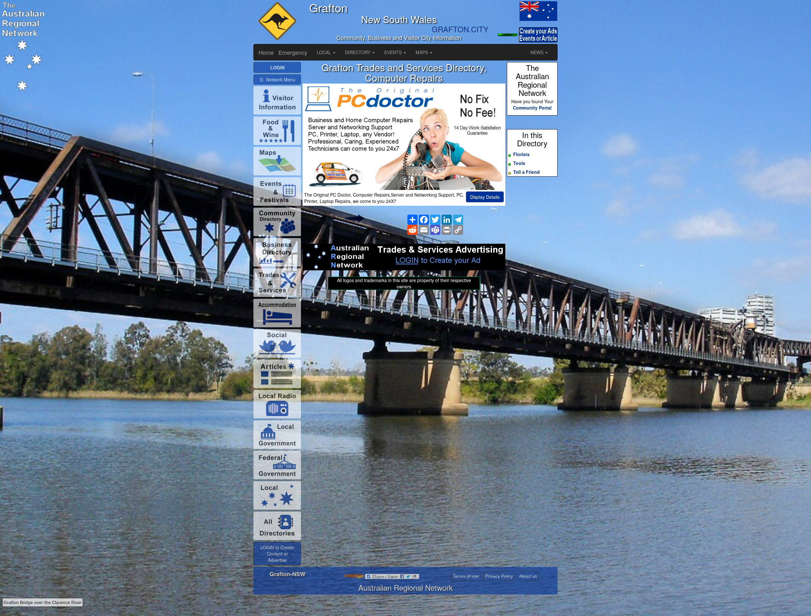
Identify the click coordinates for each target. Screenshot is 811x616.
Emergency (292, 52)
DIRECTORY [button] (358, 52)
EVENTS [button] (393, 52)
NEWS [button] (537, 52)
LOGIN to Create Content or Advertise (277, 553)
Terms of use (466, 576)
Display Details (485, 197)
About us (528, 576)
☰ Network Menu (277, 79)
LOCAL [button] (324, 52)
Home (266, 52)
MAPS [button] (422, 52)
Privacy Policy (499, 576)
